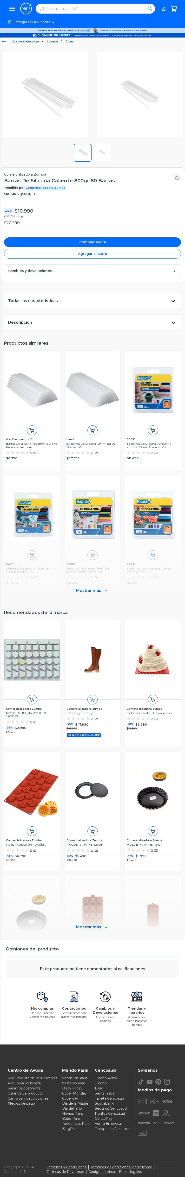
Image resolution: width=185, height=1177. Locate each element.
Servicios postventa (24, 1088)
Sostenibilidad (73, 1083)
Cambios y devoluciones (28, 1098)
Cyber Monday (74, 1093)
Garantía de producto (25, 1093)
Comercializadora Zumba (46, 188)
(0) (35, 452)
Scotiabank (104, 1103)
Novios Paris (72, 1113)
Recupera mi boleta (24, 1083)
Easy (99, 1088)
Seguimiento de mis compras (32, 1078)
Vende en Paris (74, 1078)
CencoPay (103, 1118)
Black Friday (72, 1088)
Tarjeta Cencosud (109, 1098)
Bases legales (130, 1172)
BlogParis (70, 1128)
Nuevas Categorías (25, 41)
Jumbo (101, 1083)
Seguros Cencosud (111, 1108)
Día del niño (72, 1108)
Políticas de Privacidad (65, 1172)
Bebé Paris (71, 1118)
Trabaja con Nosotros (112, 1128)
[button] (92, 22)
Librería (52, 41)
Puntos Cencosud (110, 1113)
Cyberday (70, 1098)
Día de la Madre (75, 1103)
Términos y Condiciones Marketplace (121, 1167)
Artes (69, 41)
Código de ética (101, 1172)
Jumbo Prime (106, 1078)
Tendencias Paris (76, 1123)
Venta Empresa (108, 1123)
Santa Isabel (105, 1093)
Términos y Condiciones (66, 1167)
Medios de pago (21, 1103)
